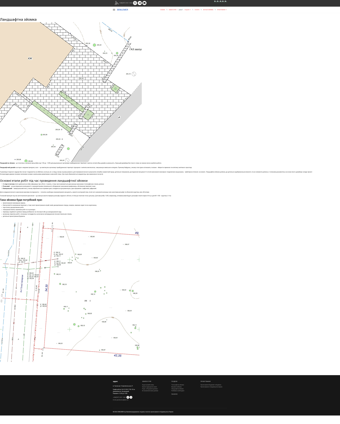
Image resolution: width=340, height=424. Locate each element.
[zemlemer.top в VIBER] (135, 3)
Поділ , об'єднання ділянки (150, 388)
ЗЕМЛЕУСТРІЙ (172, 9)
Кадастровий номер (148, 385)
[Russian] (223, 1)
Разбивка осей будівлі (177, 390)
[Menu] (114, 10)
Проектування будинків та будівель (211, 385)
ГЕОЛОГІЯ (197, 9)
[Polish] (221, 1)
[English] (218, 1)
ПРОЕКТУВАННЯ (221, 9)
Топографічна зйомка (177, 385)
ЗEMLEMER (122, 10)
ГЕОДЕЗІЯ (187, 9)
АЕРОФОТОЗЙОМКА (208, 9)
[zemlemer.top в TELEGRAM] (140, 3)
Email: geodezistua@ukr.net (120, 400)
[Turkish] (226, 1)
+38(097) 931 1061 (126, 3)
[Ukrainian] (215, 1)
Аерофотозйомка (176, 387)
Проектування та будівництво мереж (211, 387)
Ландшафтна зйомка (177, 388)
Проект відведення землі (149, 387)
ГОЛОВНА (162, 9)
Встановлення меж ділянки (150, 390)
